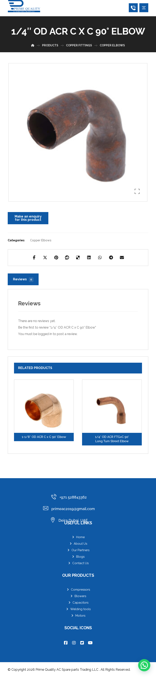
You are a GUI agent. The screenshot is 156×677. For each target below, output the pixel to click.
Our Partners (80, 550)
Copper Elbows (40, 240)
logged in (45, 334)
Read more (46, 416)
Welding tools (80, 609)
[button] (143, 7)
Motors (80, 615)
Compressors (80, 589)
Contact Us (80, 563)
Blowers (80, 596)
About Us (80, 543)
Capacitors (80, 602)
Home (80, 537)
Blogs (80, 556)
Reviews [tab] (22, 279)
